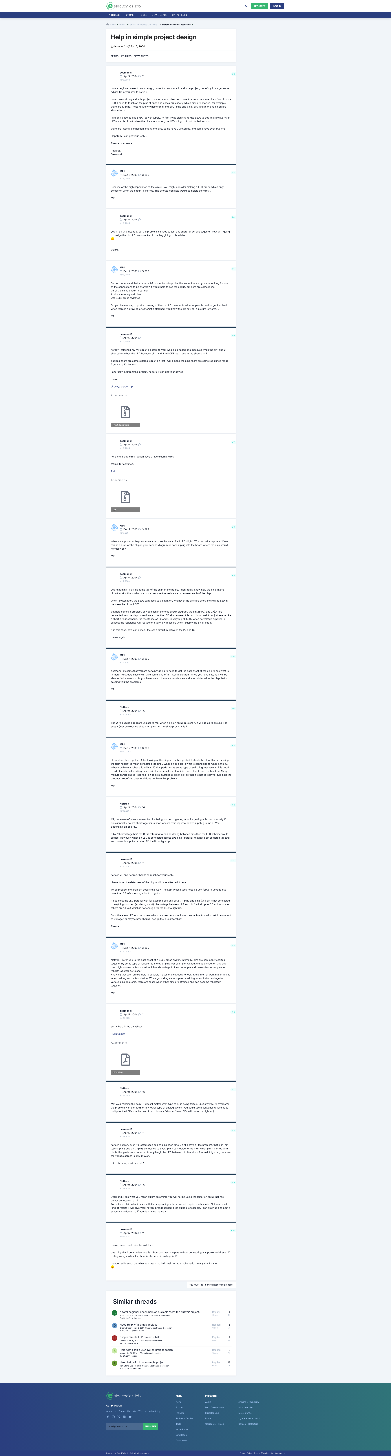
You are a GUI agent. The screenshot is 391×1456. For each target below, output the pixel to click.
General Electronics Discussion (156, 1315)
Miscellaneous (212, 1413)
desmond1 (119, 46)
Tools (143, 15)
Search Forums (121, 56)
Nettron (124, 707)
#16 (233, 1012)
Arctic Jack (125, 1315)
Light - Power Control (248, 1418)
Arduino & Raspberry (248, 1402)
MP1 (122, 171)
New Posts (141, 56)
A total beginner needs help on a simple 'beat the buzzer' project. (160, 1311)
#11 (233, 708)
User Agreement (277, 1453)
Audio (208, 1402)
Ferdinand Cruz (137, 1331)
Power (208, 1418)
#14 (233, 860)
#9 (233, 575)
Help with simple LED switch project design (146, 1349)
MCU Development (214, 1407)
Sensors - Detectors (248, 1424)
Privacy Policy (246, 1453)
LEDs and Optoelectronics (151, 1340)
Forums (129, 15)
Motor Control (245, 1413)
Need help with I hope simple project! (142, 1362)
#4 (233, 217)
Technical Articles (184, 1418)
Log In (277, 6)
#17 (233, 1089)
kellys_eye (136, 1318)
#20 (233, 1230)
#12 (233, 745)
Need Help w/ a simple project (138, 1324)
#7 (233, 442)
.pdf (118, 1033)
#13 (233, 805)
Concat (123, 1340)
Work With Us (139, 1411)
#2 (233, 74)
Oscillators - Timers (214, 1424)
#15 (233, 945)
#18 (233, 1130)
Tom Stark (124, 1366)
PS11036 (116, 1033)
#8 (233, 527)
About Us (110, 1411)
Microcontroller (245, 1407)
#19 (233, 1182)
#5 (233, 269)
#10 (233, 656)
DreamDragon (126, 1328)
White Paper (182, 1429)
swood (122, 1353)
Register (260, 6)
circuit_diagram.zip (122, 386)
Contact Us (124, 1411)
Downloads (181, 1435)
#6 (233, 335)
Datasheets (179, 15)
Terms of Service (261, 1453)
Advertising (155, 1411)
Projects (180, 1413)
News (178, 1402)
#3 (233, 172)
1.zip (113, 471)
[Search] (246, 6)
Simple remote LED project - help (140, 1337)
